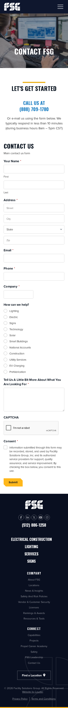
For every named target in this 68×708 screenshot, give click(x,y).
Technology (16, 329)
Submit (13, 482)
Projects (34, 640)
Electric (13, 317)
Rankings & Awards (34, 613)
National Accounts (20, 347)
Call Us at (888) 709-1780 (34, 106)
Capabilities (34, 635)
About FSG (34, 579)
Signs (12, 323)
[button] (60, 6)
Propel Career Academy (34, 646)
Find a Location (32, 675)
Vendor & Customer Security (34, 602)
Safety (34, 652)
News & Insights (34, 591)
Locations (34, 585)
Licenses (34, 607)
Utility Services (17, 360)
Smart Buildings (18, 341)
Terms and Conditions (43, 699)
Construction (16, 353)
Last (6, 192)
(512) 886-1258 (34, 525)
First (6, 176)
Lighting (14, 311)
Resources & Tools (34, 618)
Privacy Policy (20, 699)
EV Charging (16, 366)
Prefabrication (17, 372)
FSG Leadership (34, 657)
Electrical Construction (31, 539)
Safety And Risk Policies (34, 596)
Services (31, 554)
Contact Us (34, 663)
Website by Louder (32, 692)
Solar (12, 335)
